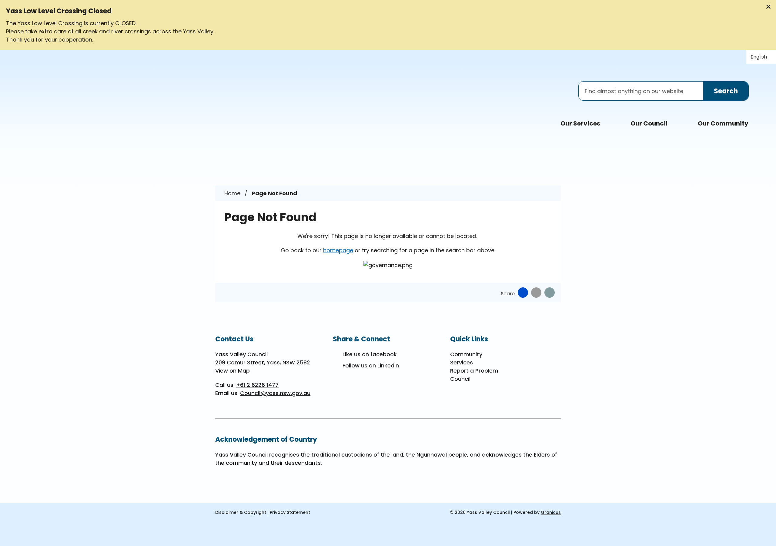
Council (460, 379)
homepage (338, 250)
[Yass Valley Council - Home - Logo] (90, 96)
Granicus (551, 512)
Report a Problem (474, 370)
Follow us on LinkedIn (371, 365)
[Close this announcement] (769, 6)
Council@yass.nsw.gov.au (275, 393)
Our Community (723, 123)
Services (461, 362)
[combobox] (761, 57)
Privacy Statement (290, 512)
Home (232, 193)
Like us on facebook (370, 354)
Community (466, 354)
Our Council (648, 123)
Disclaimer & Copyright (240, 512)
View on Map (232, 370)
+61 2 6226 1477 (257, 385)
